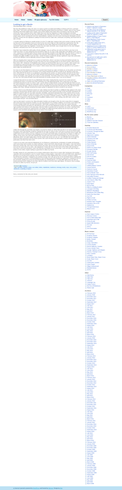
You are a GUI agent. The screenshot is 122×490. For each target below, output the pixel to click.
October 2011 (91, 406)
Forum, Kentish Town (93, 248)
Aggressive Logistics (93, 135)
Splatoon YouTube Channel (95, 120)
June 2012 (90, 392)
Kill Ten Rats (90, 185)
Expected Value (91, 160)
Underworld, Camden (93, 262)
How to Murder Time (93, 172)
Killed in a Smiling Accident (94, 187)
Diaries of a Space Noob (94, 147)
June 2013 (90, 370)
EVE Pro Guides (91, 156)
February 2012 (91, 399)
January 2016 (91, 338)
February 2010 (91, 442)
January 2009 (91, 465)
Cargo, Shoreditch (92, 243)
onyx (67, 167)
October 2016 (91, 322)
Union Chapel (91, 264)
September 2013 (92, 365)
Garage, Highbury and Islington (96, 250)
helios (40, 167)
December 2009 (91, 446)
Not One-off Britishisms (93, 286)
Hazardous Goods (92, 171)
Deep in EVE (90, 145)
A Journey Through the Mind (95, 131)
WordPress (36, 488)
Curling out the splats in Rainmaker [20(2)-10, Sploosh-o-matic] (97, 33)
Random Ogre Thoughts (94, 201)
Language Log (91, 282)
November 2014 (91, 341)
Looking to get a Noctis (23, 24)
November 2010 (91, 426)
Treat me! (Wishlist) (92, 122)
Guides (29, 20)
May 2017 (90, 309)
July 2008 (90, 476)
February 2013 (91, 377)
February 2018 (91, 293)
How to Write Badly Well (94, 217)
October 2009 (91, 449)
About (23, 20)
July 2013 (90, 368)
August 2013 (90, 366)
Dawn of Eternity (92, 144)
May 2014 (90, 350)
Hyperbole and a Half (93, 219)
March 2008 (90, 483)
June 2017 (90, 307)
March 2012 (90, 397)
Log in (88, 106)
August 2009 (90, 453)
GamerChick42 (91, 167)
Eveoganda (90, 158)
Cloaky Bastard (91, 142)
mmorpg (59, 167)
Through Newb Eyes (93, 207)
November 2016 (91, 320)
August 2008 (90, 474)
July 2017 (90, 305)
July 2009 (90, 455)
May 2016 (90, 331)
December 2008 (91, 467)
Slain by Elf (90, 119)
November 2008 (91, 469)
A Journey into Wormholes (94, 129)
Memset (50, 488)
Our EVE (89, 196)
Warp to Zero (91, 208)
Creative (89, 90)
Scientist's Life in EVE (93, 203)
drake (30, 167)
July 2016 (90, 327)
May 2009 (90, 458)
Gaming (24, 166)
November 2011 (91, 404)
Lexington (90, 255)
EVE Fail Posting (92, 153)
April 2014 (90, 352)
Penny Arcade (91, 221)
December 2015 (91, 340)
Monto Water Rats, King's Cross (96, 257)
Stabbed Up (90, 205)
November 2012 (91, 383)
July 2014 (90, 347)
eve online (35, 167)
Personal (89, 93)
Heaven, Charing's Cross (94, 251)
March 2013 (90, 375)
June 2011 (90, 413)
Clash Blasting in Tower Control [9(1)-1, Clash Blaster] (96, 40)
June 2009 (90, 456)
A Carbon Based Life (93, 128)
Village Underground (93, 266)
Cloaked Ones (91, 140)
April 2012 (90, 395)
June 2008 (90, 478)
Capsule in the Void (92, 138)
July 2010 (90, 433)
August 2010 (90, 431)
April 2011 (90, 417)
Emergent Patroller (92, 149)
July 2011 (89, 411)
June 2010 (90, 435)
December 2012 (91, 381)
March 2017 (90, 313)
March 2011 (90, 419)
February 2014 (91, 356)
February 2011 (91, 420)
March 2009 (90, 462)
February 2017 (91, 314)
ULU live (89, 260)
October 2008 (91, 471)
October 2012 (91, 384)
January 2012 (91, 401)
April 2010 (90, 438)
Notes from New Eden (93, 194)
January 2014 (91, 357)
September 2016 (92, 323)
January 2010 (91, 444)
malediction (46, 167)
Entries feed (90, 108)
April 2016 (90, 332)
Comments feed (91, 110)
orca (71, 167)
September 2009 (92, 451)
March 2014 (90, 354)
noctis (64, 167)
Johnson (89, 280)
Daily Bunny (90, 275)
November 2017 (91, 298)
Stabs (88, 81)
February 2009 (91, 463)
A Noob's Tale (91, 133)
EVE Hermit (90, 154)
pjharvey (89, 65)
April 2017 (90, 311)
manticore (53, 167)
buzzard (20, 167)
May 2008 (90, 480)
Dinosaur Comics (92, 216)
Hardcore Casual (92, 169)
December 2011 (91, 402)
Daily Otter (90, 277)
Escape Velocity (91, 151)
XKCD (89, 226)
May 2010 (90, 437)
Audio (88, 88)
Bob (61, 488)
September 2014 (92, 343)
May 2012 (90, 393)
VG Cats (89, 225)
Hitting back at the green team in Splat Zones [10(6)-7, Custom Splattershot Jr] (96, 50)
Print (88, 95)
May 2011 (90, 415)
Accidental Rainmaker (98, 81)
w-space (28, 168)
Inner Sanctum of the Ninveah (95, 174)
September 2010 (92, 429)
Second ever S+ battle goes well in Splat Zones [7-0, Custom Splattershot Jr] (97, 58)
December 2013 (91, 359)
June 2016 (90, 329)
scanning (22, 168)
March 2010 (90, 440)
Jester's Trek (91, 181)
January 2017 (91, 316)
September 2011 (91, 408)
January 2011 (91, 422)
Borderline (90, 241)
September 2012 (92, 386)
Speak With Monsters (93, 223)
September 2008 (92, 472)
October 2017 (91, 300)
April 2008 (90, 481)
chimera (25, 167)
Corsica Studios (91, 244)
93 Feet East (90, 234)
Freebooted (90, 163)
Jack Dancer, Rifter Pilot (94, 180)
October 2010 (91, 428)
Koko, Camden (91, 253)
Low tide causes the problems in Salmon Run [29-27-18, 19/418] (96, 30)
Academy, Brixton (92, 235)
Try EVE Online (54, 20)
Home (17, 20)
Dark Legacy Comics (93, 214)
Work (88, 101)
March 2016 (90, 334)
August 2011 (90, 410)
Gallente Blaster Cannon (94, 165)
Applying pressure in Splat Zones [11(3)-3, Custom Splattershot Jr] (96, 46)
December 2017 (91, 296)
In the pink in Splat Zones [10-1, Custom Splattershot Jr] (96, 43)
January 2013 (91, 379)
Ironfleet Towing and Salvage (95, 178)
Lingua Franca (91, 284)
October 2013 (91, 363)
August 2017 (90, 304)
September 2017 (92, 302)
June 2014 (90, 349)
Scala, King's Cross (92, 259)
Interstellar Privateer (93, 176)
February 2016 (91, 336)
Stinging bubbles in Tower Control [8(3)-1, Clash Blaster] (96, 36)
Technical (89, 97)
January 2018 (91, 295)
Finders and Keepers (93, 162)
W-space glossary (41, 20)
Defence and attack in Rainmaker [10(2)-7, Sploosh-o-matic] (96, 27)
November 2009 (91, 447)
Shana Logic (90, 287)
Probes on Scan (91, 199)
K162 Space (90, 183)
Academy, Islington (92, 237)
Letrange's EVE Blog (93, 189)
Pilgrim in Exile (91, 198)
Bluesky (89, 117)
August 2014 (90, 345)
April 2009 (90, 460)
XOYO (89, 269)
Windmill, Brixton (91, 268)
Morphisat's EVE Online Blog (95, 192)
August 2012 (90, 388)
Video (88, 99)
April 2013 (90, 374)
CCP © (66, 20)
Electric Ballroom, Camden (94, 246)
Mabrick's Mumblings (93, 190)
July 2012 (90, 390)
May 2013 (90, 372)
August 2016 (90, 325)
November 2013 (91, 361)
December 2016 (91, 318)
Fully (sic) (90, 278)
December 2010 (91, 424)
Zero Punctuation (92, 228)
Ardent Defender (92, 137)
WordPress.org (91, 111)
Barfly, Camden (91, 239)
